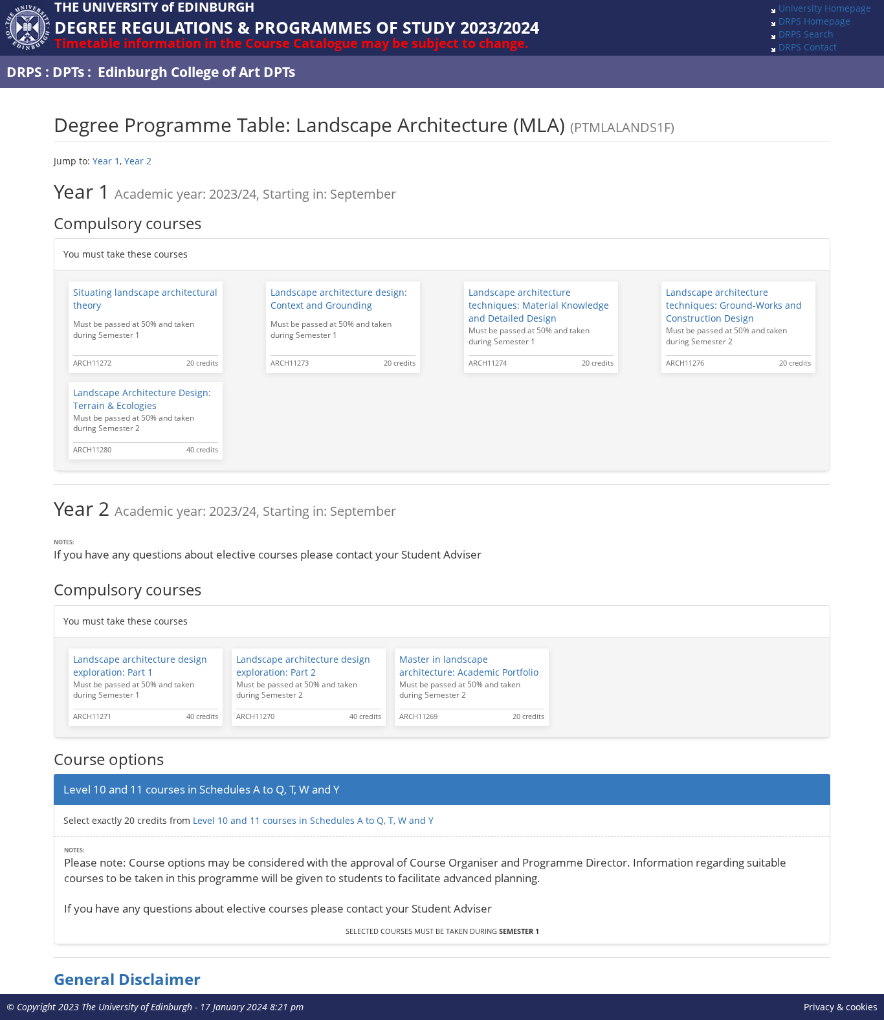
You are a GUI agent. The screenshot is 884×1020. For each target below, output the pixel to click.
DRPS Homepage (814, 21)
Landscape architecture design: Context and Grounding (339, 298)
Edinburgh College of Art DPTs (196, 72)
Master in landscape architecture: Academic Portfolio (468, 665)
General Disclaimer (127, 979)
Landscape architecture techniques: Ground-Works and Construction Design (734, 305)
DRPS (24, 72)
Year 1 (106, 161)
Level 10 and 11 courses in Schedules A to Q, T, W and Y (313, 820)
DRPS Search (806, 34)
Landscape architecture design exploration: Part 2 (303, 665)
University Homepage (825, 8)
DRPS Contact (808, 47)
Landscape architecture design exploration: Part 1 (140, 665)
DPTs (68, 72)
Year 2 (137, 161)
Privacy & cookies (841, 1007)
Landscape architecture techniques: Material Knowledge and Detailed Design (539, 305)
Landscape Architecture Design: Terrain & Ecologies (142, 399)
